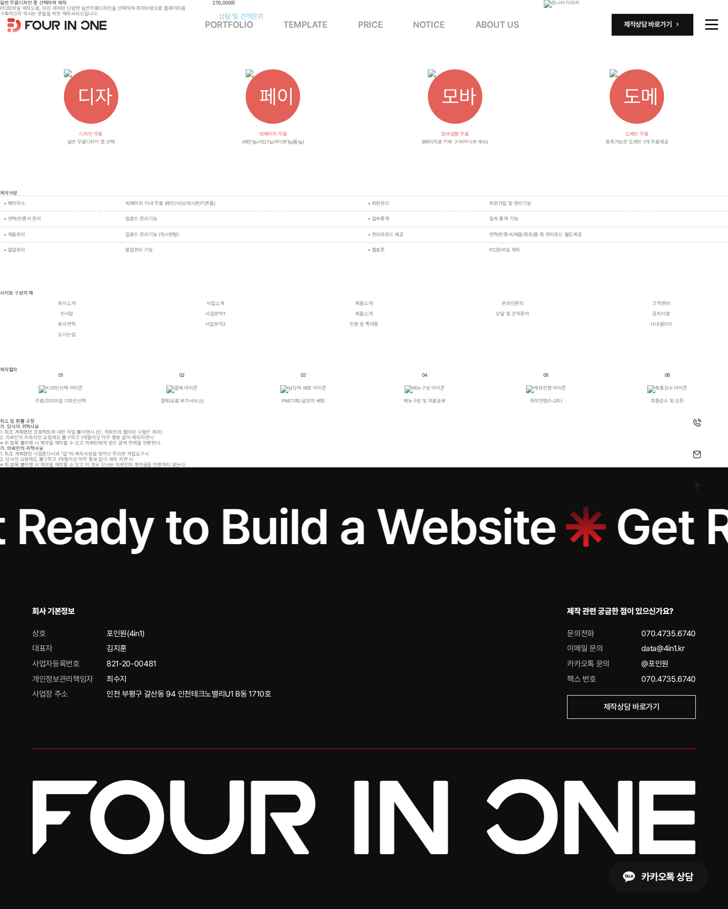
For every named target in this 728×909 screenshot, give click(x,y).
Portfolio (229, 24)
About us (497, 24)
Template (305, 24)
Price (370, 24)
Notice (429, 24)
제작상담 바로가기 (632, 706)
